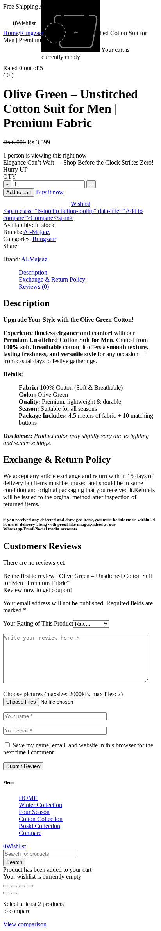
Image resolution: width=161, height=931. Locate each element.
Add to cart (18, 192)
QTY (9, 176)
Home (10, 33)
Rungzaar (32, 33)
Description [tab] (33, 272)
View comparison (25, 924)
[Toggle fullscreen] (14, 886)
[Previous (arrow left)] (6, 893)
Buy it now (50, 192)
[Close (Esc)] (30, 886)
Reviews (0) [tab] (34, 286)
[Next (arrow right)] (14, 893)
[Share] (22, 886)
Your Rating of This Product (38, 623)
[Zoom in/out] (6, 886)
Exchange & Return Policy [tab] (52, 279)
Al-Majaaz (36, 232)
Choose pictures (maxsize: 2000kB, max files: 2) (63, 694)
